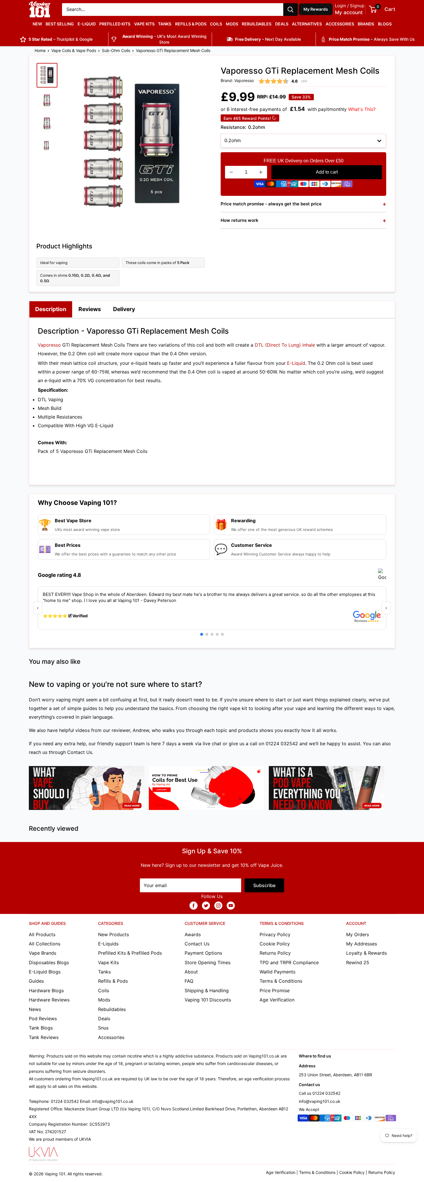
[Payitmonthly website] (347, 185)
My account (349, 12)
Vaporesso (49, 345)
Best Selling (60, 23)
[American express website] (281, 185)
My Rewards (315, 9)
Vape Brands (42, 953)
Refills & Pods (191, 23)
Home (40, 50)
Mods (232, 23)
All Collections (44, 944)
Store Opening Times (207, 962)
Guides (36, 981)
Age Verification (277, 1000)
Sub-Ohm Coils (116, 50)
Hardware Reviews (49, 1000)
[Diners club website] (325, 185)
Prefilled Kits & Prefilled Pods (130, 953)
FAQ (189, 981)
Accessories (340, 23)
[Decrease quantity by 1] (231, 172)
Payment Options (203, 953)
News (35, 1009)
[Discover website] (336, 185)
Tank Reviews (44, 1037)
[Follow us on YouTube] (231, 905)
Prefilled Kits (114, 23)
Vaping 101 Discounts (208, 1000)
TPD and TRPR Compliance (289, 962)
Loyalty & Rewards (366, 953)
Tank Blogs (41, 1028)
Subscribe (264, 885)
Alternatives (307, 23)
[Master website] (270, 185)
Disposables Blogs (49, 962)
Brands (366, 23)
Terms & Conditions (281, 981)
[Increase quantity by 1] (261, 172)
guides (90, 708)
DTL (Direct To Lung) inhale (285, 345)
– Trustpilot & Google (61, 39)
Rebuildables (256, 23)
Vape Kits (144, 23)
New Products (113, 934)
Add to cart (327, 172)
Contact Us (79, 752)
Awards (193, 934)
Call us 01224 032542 (319, 1093)
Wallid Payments (277, 972)
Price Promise (275, 990)
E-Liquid (87, 23)
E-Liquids (108, 944)
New (37, 23)
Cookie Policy (275, 944)
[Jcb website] (314, 185)
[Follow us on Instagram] (218, 905)
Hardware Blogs (46, 990)
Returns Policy (275, 953)
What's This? (362, 109)
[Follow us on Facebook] (194, 905)
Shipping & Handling (207, 990)
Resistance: (243, 127)
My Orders (357, 934)
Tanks (164, 23)
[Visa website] (259, 185)
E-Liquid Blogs (45, 972)
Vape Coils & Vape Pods (73, 50)
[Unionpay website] (292, 185)
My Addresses (361, 944)
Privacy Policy (275, 934)
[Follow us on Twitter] (206, 905)
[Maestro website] (303, 185)
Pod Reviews (43, 1018)
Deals (281, 23)
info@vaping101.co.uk (319, 1101)
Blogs (385, 23)
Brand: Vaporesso (237, 80)
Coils (216, 23)
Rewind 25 (357, 962)
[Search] (290, 9)
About (191, 972)
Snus (103, 1028)
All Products (42, 934)
